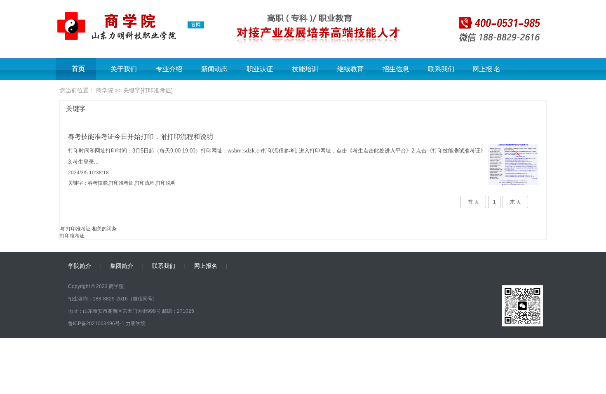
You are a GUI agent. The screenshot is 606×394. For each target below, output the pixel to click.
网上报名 (205, 266)
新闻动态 (214, 69)
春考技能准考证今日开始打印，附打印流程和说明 (140, 136)
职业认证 (260, 69)
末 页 (515, 202)
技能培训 (305, 69)
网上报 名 (486, 69)
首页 (78, 68)
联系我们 (441, 69)
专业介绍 (169, 69)
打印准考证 (72, 236)
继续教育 (350, 69)
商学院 (104, 90)
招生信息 (396, 69)
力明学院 (136, 323)
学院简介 (79, 266)
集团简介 (121, 266)
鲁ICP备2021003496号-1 (96, 323)
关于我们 (123, 69)
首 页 (473, 202)
